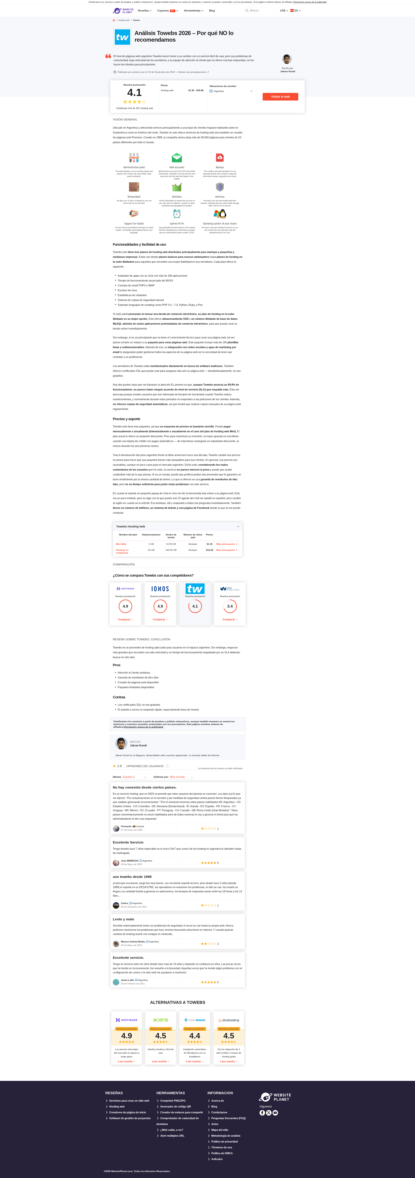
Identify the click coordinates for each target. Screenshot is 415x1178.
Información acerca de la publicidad (309, 2)
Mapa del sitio (219, 1130)
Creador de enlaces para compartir (181, 1112)
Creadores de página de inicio (127, 1112)
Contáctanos (219, 1112)
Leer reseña (125, 1061)
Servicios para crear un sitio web (129, 1100)
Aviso (214, 1124)
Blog (214, 1106)
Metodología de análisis (225, 1135)
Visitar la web (280, 96)
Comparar (124, 619)
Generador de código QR (175, 1106)
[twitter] (269, 1113)
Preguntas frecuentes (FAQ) (228, 1118)
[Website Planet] (114, 21)
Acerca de (217, 1100)
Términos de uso (221, 1147)
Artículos (217, 1159)
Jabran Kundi (287, 71)
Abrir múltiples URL (172, 1135)
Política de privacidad (224, 1141)
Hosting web (117, 1106)
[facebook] (262, 1113)
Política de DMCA (222, 1153)
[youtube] (275, 1113)
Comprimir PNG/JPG (172, 1100)
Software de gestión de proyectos (130, 1118)
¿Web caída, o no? (171, 1130)
